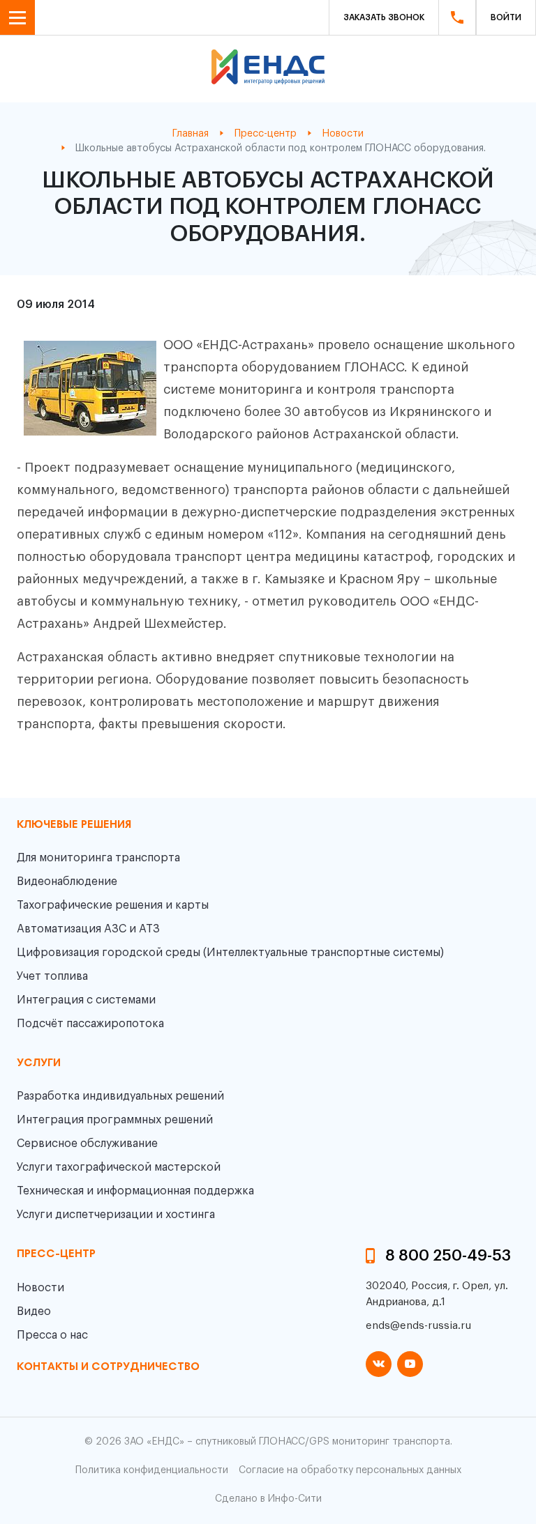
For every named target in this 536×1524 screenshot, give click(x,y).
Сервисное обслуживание (87, 1143)
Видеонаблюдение (67, 881)
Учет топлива (52, 976)
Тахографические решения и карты (113, 905)
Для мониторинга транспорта (98, 857)
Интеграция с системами (86, 1000)
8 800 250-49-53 (448, 1255)
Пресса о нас (52, 1335)
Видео (34, 1311)
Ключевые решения (74, 825)
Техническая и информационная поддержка (135, 1190)
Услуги (39, 1063)
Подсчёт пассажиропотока (90, 1023)
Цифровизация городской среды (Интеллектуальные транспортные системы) (230, 952)
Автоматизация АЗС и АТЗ (88, 928)
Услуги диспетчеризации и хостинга (116, 1214)
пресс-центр (56, 1254)
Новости (40, 1287)
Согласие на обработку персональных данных (350, 1470)
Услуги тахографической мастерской (119, 1167)
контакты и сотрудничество (108, 1367)
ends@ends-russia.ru (418, 1326)
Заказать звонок (383, 17)
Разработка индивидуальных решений (120, 1096)
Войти (506, 17)
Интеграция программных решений (115, 1119)
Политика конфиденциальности (151, 1470)
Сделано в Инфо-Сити (268, 1499)
